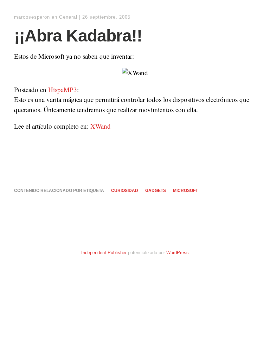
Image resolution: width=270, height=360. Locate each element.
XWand (100, 126)
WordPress (177, 252)
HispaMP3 (62, 89)
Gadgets (155, 190)
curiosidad (124, 190)
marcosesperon (32, 17)
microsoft (185, 190)
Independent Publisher (104, 252)
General (68, 17)
